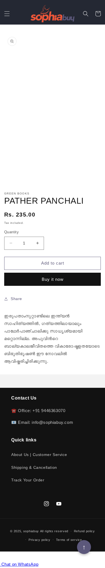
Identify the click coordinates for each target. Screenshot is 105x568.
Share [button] (16, 298)
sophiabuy (31, 531)
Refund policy (84, 531)
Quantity (11, 232)
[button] (7, 14)
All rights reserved (54, 531)
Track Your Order (28, 480)
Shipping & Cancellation (34, 467)
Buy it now (53, 279)
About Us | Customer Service (39, 454)
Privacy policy (39, 539)
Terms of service (69, 539)
